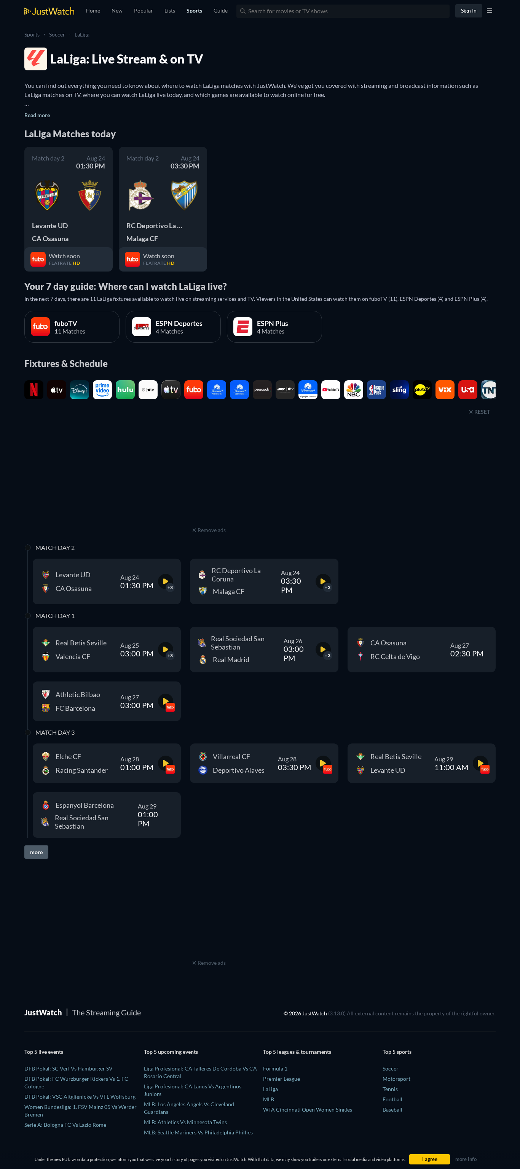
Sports (32, 34)
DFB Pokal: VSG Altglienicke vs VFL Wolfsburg (80, 1096)
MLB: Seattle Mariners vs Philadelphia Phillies (198, 1132)
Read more (37, 115)
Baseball (392, 1109)
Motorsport (396, 1078)
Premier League (281, 1078)
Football (392, 1099)
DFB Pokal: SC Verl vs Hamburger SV (68, 1068)
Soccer (57, 34)
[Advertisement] (209, 477)
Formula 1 (275, 1068)
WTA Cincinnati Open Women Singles (307, 1109)
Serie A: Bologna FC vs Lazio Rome (65, 1124)
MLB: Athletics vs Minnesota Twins (185, 1122)
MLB (268, 1099)
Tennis (390, 1089)
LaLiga (82, 34)
